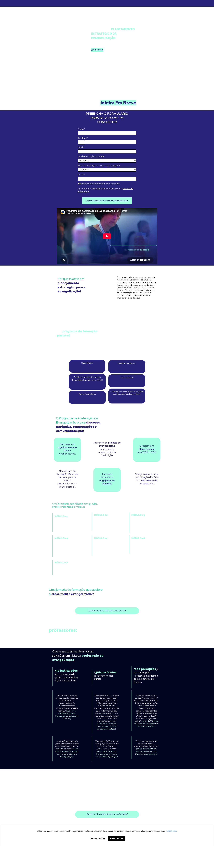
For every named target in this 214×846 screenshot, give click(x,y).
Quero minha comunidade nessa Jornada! (107, 814)
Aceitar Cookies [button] (116, 838)
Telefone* (83, 138)
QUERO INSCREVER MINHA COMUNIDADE (107, 200)
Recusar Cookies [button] (98, 838)
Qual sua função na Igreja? (91, 156)
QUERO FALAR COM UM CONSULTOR (107, 610)
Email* (81, 147)
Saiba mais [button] (172, 831)
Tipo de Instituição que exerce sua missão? (99, 165)
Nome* (81, 129)
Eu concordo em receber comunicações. (100, 184)
